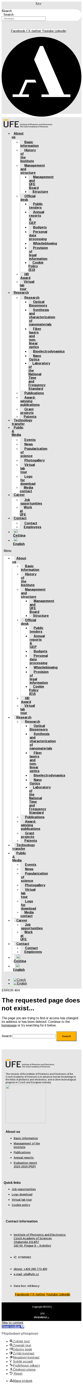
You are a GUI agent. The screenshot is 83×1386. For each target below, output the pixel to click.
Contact (20, 518)
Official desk (27, 197)
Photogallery (34, 460)
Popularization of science (33, 452)
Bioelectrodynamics (49, 351)
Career (19, 495)
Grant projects (27, 411)
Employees (32, 527)
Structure (40, 191)
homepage (9, 1025)
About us (18, 135)
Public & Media (17, 431)
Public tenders (36, 205)
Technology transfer (23, 846)
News (28, 444)
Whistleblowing (45, 243)
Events (30, 440)
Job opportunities (31, 501)
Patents (30, 840)
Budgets (40, 227)
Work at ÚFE (26, 511)
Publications (34, 393)
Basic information (29, 143)
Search (7, 11)
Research (21, 292)
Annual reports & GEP (36, 217)
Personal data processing (38, 235)
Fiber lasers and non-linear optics (35, 338)
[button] (9, 551)
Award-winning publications (30, 401)
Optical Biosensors (38, 303)
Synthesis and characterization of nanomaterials (42, 317)
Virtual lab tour (27, 285)
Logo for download (27, 480)
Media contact (26, 489)
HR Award (25, 276)
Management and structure (32, 169)
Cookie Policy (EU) (36, 266)
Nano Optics (35, 357)
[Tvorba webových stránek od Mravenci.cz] (41, 1318)
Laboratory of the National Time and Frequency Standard (39, 376)
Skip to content (12, 1322)
